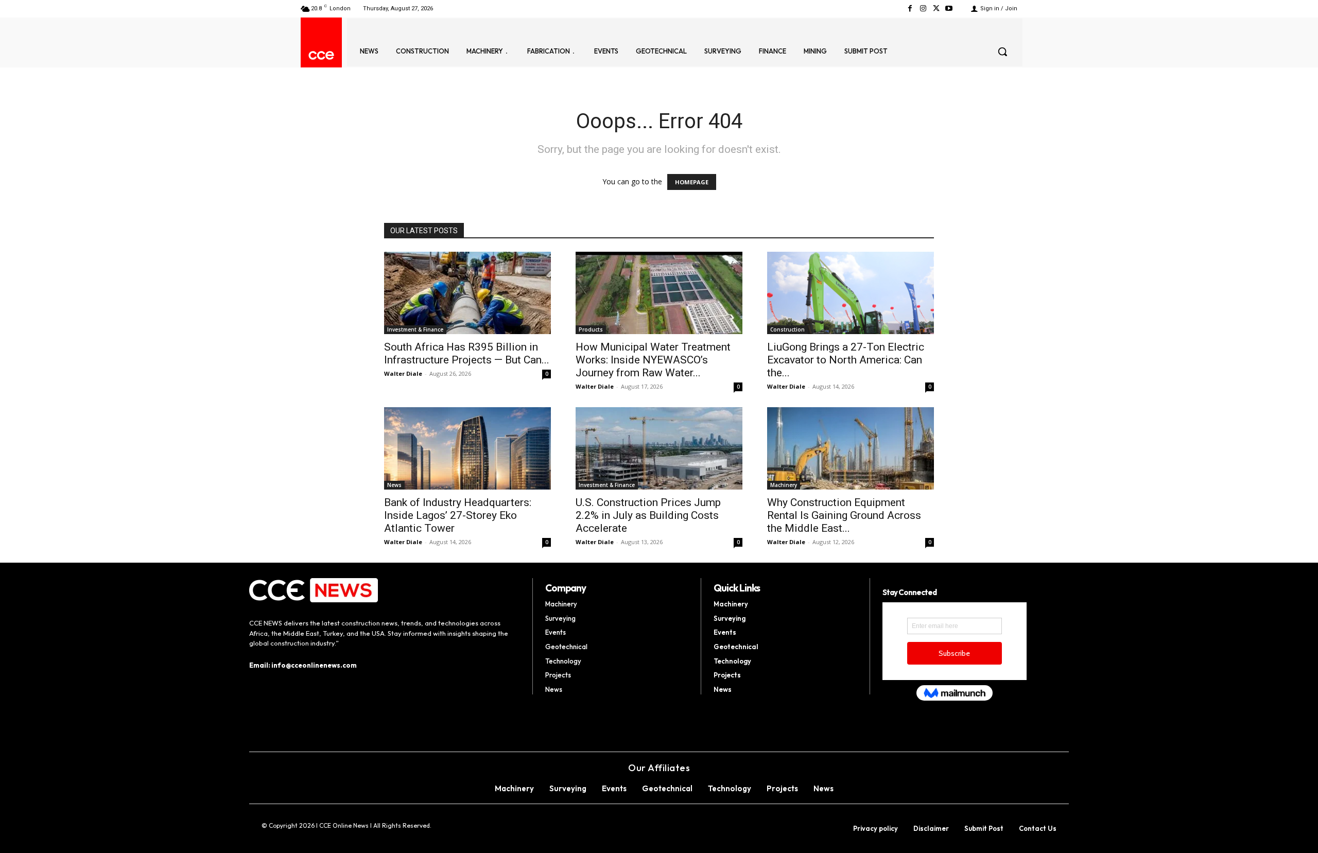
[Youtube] (949, 8)
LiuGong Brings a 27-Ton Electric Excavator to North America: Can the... (845, 360)
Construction (787, 329)
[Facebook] (910, 8)
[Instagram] (922, 8)
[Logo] (321, 55)
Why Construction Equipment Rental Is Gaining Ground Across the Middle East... (844, 515)
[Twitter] (936, 8)
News (394, 485)
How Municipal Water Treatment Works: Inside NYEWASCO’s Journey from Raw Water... (653, 360)
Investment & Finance (415, 329)
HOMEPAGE (691, 182)
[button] (1002, 51)
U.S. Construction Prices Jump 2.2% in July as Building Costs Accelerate (648, 515)
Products (591, 329)
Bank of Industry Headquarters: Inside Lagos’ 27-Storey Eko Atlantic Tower (457, 515)
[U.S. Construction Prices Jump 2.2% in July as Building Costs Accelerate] (659, 448)
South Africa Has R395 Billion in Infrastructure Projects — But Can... (466, 353)
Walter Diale (403, 373)
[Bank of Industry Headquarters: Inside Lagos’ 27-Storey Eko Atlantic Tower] (467, 448)
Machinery (783, 485)
